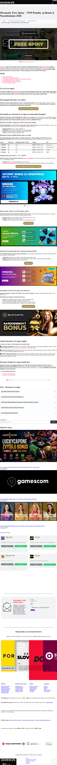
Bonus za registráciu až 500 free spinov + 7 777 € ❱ (28, 166)
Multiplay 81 (49, 144)
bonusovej (28, 117)
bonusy (37, 367)
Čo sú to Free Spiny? (7, 76)
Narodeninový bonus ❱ (28, 306)
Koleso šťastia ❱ (28, 223)
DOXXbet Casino (19, 687)
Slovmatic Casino (19, 690)
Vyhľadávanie (3, 419)
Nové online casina (5, 686)
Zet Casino (37, 537)
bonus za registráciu (28, 158)
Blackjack (46, 687)
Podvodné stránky (5, 690)
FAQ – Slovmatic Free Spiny (9, 82)
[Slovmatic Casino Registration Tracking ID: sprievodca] (28, 44)
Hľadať (53, 421)
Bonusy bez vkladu (34, 686)
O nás (12, 712)
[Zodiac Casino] (3, 539)
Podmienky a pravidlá (30, 760)
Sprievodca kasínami (5, 688)
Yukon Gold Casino (10, 555)
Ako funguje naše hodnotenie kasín (5, 692)
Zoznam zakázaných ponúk (28, 720)
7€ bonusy (32, 691)
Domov (4, 20)
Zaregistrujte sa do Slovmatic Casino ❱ (28, 108)
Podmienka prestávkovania (9, 163)
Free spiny (2, 66)
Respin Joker (32, 126)
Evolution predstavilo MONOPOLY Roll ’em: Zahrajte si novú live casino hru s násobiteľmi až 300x (22, 526)
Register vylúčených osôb (15, 720)
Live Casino (46, 691)
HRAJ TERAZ (20, 546)
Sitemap (27, 762)
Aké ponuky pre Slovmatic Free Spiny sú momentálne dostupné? (17, 79)
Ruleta (45, 686)
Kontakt (27, 763)
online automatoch (17, 91)
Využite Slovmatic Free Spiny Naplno (11, 80)
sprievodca (42, 69)
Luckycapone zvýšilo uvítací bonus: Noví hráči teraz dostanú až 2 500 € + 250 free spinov (20, 467)
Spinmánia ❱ (28, 263)
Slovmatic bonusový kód (46, 139)
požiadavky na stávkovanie (20, 347)
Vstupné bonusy (33, 687)
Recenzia (7, 546)
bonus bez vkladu (15, 126)
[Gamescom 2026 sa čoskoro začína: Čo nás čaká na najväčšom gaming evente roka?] (28, 482)
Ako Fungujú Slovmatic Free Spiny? (11, 77)
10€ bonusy (32, 690)
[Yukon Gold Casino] (3, 558)
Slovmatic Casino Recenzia (9, 373)
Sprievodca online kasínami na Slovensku (17, 20)
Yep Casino (37, 555)
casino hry (2, 351)
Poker (45, 688)
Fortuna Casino (18, 686)
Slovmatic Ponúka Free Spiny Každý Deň (12, 81)
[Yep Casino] (32, 558)
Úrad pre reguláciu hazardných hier (42, 720)
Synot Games (32, 217)
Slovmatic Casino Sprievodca (9, 375)
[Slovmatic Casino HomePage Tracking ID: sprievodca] (28, 323)
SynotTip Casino (19, 688)
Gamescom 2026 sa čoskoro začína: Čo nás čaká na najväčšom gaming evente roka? (18, 499)
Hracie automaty (47, 690)
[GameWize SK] (7, 3)
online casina (45, 66)
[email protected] (31, 301)
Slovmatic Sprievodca (32, 20)
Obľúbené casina (5, 687)
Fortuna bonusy (33, 688)
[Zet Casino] (32, 539)
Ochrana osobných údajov (31, 759)
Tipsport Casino (18, 691)
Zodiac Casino (9, 537)
